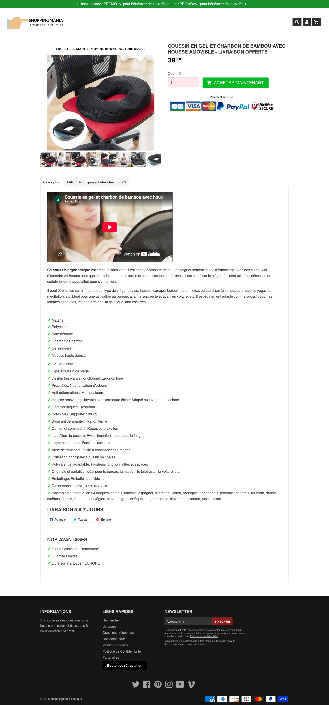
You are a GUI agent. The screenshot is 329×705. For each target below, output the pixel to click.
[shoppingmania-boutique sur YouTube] (180, 686)
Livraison (109, 626)
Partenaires (111, 657)
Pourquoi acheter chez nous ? (102, 182)
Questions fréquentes (118, 632)
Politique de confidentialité (204, 636)
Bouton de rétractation (124, 665)
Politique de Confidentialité (122, 651)
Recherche (111, 620)
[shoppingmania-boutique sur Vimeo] (191, 686)
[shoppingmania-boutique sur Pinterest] (158, 686)
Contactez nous (114, 638)
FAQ (70, 182)
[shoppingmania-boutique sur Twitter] (136, 686)
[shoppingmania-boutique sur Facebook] (147, 686)
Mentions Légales (115, 645)
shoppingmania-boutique (66, 698)
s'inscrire (222, 621)
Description (52, 182)
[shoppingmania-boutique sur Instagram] (169, 686)
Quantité (174, 73)
